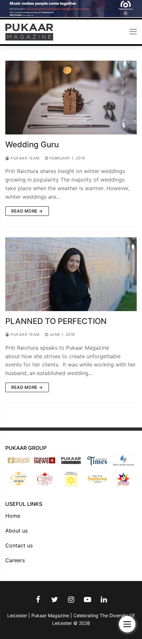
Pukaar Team (25, 158)
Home (12, 515)
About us (16, 530)
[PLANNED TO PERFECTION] (71, 274)
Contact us (19, 545)
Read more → (27, 211)
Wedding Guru (32, 144)
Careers (15, 560)
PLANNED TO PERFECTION (56, 321)
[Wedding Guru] (71, 97)
